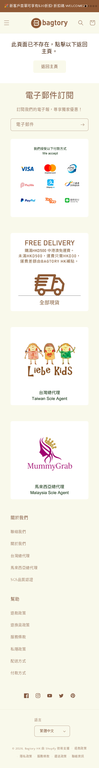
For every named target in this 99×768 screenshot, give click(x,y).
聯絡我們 (18, 532)
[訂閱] (82, 124)
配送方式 (18, 661)
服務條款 (18, 637)
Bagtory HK (33, 748)
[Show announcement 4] (93, 6)
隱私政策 (26, 756)
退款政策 (18, 613)
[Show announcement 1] (85, 6)
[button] (6, 23)
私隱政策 (18, 649)
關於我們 (18, 544)
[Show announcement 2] (88, 6)
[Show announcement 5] (96, 6)
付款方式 (18, 673)
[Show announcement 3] (91, 6)
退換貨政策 (20, 625)
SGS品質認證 (22, 580)
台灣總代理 (20, 556)
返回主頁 (49, 66)
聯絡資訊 (78, 756)
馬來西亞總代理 (24, 568)
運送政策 (60, 756)
